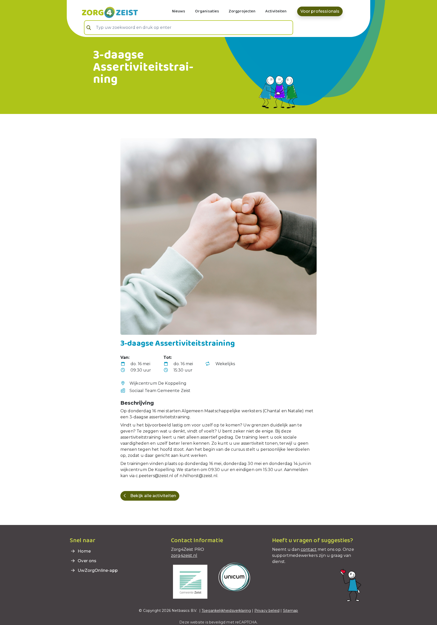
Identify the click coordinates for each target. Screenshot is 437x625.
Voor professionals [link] (320, 11)
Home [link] (84, 551)
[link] (104, 12)
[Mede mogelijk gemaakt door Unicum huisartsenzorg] (234, 576)
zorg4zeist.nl (184, 555)
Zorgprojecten (242, 11)
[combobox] (188, 27)
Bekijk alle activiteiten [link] (153, 495)
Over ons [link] (86, 560)
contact (309, 549)
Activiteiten (276, 11)
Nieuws (178, 11)
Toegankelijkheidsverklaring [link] (226, 610)
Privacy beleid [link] (266, 610)
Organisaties (207, 11)
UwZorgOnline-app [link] (97, 570)
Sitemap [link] (290, 610)
